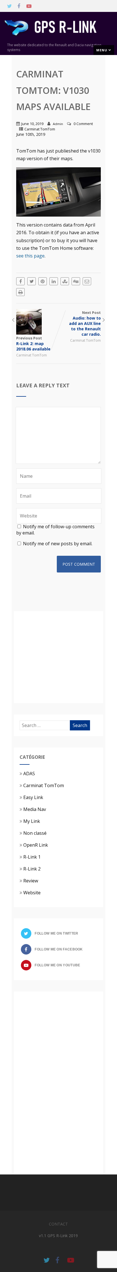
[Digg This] (76, 281)
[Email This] (87, 281)
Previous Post (33, 343)
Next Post (85, 323)
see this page (30, 256)
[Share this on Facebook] (20, 281)
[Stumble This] (64, 281)
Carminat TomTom (39, 129)
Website (32, 892)
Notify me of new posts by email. (57, 543)
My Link (31, 821)
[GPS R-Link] (58, 39)
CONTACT (58, 1224)
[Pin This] (42, 281)
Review (30, 881)
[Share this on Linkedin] (53, 281)
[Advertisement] (67, 656)
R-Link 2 (32, 869)
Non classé (35, 833)
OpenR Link (35, 845)
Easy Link (33, 797)
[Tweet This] (31, 281)
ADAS (29, 773)
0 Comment (83, 123)
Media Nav (34, 809)
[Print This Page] (20, 292)
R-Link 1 (32, 857)
